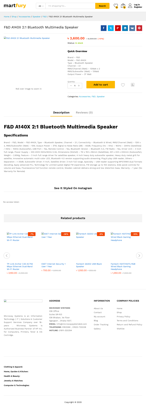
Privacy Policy (123, 316)
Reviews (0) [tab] (84, 112)
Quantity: (71, 81)
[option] (21, 255)
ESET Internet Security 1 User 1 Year (53, 265)
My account (99, 316)
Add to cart (101, 84)
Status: (71, 43)
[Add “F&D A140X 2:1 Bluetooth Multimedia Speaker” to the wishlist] (123, 85)
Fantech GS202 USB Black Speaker (89, 265)
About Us (98, 308)
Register (138, 7)
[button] (132, 84)
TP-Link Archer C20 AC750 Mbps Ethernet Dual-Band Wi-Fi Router (20, 266)
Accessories (84, 96)
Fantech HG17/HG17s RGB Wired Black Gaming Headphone (123, 266)
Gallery (97, 329)
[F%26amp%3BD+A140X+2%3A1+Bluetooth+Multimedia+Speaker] (111, 28)
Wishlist (120, 329)
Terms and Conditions (127, 320)
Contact (98, 312)
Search (102, 6)
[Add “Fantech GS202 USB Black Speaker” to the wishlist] (96, 259)
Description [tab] (61, 112)
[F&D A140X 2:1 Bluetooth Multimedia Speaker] (104, 28)
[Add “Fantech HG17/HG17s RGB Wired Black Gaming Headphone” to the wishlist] (131, 259)
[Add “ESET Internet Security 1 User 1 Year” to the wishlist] (62, 259)
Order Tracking (101, 324)
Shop (119, 312)
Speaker (101, 96)
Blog (96, 320)
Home (119, 308)
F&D (94, 96)
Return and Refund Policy (129, 324)
